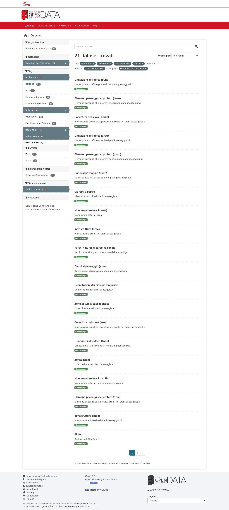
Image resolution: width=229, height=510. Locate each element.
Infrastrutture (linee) (87, 416)
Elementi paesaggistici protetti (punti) (97, 154)
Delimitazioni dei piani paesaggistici (96, 285)
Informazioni (81, 25)
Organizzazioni (46, 25)
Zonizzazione (82, 360)
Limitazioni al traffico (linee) (91, 341)
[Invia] (196, 46)
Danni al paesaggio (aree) (90, 266)
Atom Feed (32, 482)
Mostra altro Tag (34, 142)
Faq (95, 25)
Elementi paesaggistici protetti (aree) (97, 397)
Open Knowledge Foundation (101, 479)
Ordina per (164, 55)
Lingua (151, 496)
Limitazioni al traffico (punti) (91, 80)
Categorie (65, 25)
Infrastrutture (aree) (87, 229)
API (122, 463)
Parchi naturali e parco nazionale (94, 248)
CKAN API (90, 476)
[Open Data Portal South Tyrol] (40, 14)
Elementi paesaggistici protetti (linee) (97, 98)
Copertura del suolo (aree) (90, 322)
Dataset (29, 25)
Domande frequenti (36, 479)
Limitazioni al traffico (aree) (91, 136)
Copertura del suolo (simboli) (92, 117)
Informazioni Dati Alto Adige (41, 476)
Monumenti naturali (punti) (91, 378)
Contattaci (32, 495)
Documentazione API (139, 463)
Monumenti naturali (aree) (90, 210)
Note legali (32, 489)
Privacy (30, 492)
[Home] (25, 35)
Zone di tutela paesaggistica (92, 304)
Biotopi (78, 434)
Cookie (30, 499)
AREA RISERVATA (159, 490)
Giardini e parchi (84, 192)
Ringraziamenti (34, 485)
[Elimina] (93, 63)
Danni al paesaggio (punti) (90, 173)
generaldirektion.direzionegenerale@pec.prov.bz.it (65, 506)
